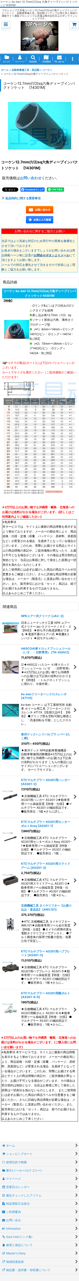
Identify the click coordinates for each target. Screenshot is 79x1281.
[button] (5, 25)
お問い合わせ (31, 178)
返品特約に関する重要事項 (23, 198)
